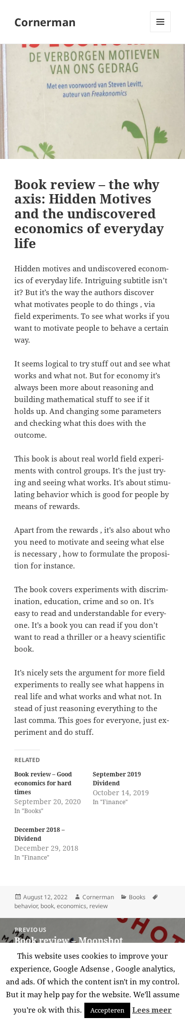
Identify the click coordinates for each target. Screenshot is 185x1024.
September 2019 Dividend (117, 778)
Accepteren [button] (107, 1010)
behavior (25, 906)
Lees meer (152, 1010)
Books (137, 897)
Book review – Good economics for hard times (43, 783)
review (98, 906)
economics (71, 906)
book (47, 906)
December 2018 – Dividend (39, 834)
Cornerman (44, 21)
